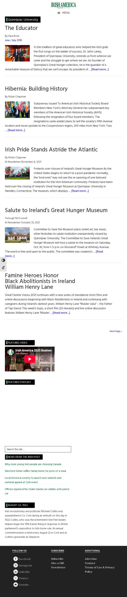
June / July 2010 (13, 40)
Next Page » (116, 331)
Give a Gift (57, 563)
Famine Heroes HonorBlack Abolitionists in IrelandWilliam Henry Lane (40, 281)
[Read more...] (100, 69)
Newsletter (58, 567)
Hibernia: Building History (36, 89)
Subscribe (57, 558)
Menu (66, 12)
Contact (90, 563)
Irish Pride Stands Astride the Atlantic (51, 150)
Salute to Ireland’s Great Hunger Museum (56, 210)
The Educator (21, 28)
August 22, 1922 (18, 505)
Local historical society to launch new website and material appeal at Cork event (33, 480)
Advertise (91, 558)
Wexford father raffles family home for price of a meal (35, 471)
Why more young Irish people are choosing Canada (33, 464)
